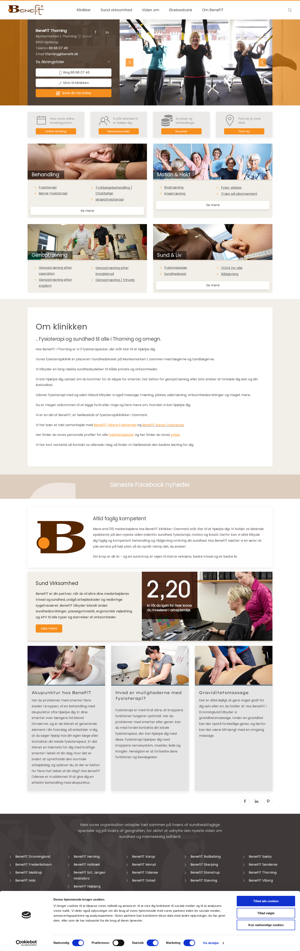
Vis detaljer (211, 943)
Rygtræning (173, 187)
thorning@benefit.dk (61, 54)
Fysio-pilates (231, 187)
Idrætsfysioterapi (110, 199)
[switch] (118, 943)
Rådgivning (229, 274)
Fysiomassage (175, 267)
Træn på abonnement (239, 193)
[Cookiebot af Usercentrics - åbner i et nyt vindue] (26, 943)
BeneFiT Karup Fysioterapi (163, 425)
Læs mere (49, 628)
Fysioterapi (48, 187)
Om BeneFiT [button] (212, 9)
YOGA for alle (231, 268)
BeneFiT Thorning (51, 30)
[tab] (181, 98)
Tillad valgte (265, 913)
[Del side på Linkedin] (256, 801)
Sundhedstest (175, 273)
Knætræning (174, 193)
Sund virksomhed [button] (116, 9)
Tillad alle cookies (266, 901)
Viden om (150, 9)
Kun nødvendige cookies (266, 925)
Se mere (87, 210)
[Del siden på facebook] (245, 801)
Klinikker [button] (84, 9)
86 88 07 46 (58, 48)
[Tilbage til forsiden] (26, 10)
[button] (290, 10)
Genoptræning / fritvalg (115, 280)
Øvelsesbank (180, 9)
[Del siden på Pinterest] (268, 801)
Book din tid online (76, 93)
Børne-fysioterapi (53, 193)
